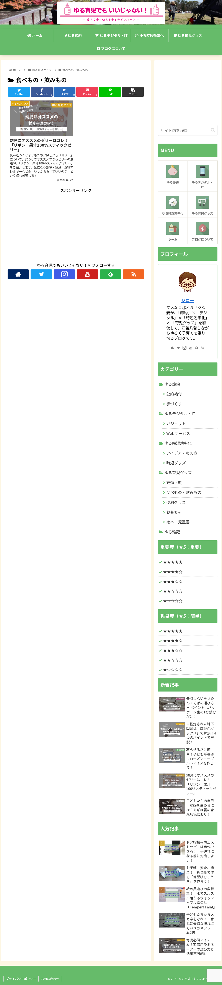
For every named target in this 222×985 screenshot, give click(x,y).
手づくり (174, 403)
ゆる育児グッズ (178, 472)
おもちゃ (174, 512)
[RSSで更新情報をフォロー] (133, 274)
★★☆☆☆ (173, 591)
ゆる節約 (172, 384)
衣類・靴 (174, 482)
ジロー (187, 300)
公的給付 (174, 394)
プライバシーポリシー (21, 979)
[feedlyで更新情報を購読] (110, 274)
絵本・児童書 (178, 521)
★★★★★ (173, 562)
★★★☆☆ (173, 581)
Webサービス (178, 433)
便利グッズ (176, 502)
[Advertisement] (76, 224)
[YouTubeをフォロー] (87, 274)
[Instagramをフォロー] (64, 274)
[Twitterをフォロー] (41, 274)
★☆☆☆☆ (173, 600)
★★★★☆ (173, 571)
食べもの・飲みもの (183, 492)
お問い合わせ (50, 979)
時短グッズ (176, 462)
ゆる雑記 (172, 531)
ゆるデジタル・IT (179, 413)
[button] (213, 130)
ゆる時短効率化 (178, 443)
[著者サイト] (18, 274)
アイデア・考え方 (181, 453)
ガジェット (176, 423)
